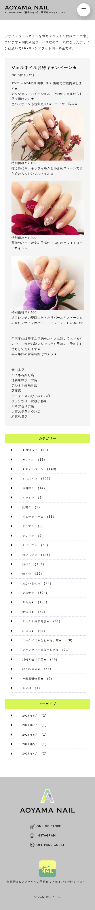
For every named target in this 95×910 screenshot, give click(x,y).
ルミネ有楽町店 (22, 375)
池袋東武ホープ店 (24, 380)
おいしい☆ (30, 554)
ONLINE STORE (48, 826)
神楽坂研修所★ (33, 678)
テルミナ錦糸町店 (24, 385)
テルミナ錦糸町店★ (36, 621)
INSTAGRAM (46, 835)
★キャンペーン (33, 469)
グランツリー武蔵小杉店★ (40, 649)
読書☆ (26, 507)
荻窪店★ (28, 631)
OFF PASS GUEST (50, 845)
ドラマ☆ (28, 526)
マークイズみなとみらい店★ (42, 640)
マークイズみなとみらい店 (30, 396)
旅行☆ (26, 564)
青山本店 (18, 370)
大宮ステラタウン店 (26, 411)
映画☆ (26, 573)
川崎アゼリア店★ (34, 659)
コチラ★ (50, 354)
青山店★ (28, 602)
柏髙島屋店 (19, 416)
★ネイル (28, 459)
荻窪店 (16, 390)
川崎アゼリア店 (22, 406)
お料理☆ (28, 488)
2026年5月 (30, 744)
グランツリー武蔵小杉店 (29, 401)
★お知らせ (30, 450)
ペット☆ (28, 497)
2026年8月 (30, 715)
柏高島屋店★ (31, 668)
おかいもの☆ (31, 583)
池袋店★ (28, 611)
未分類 (26, 688)
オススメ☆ (30, 478)
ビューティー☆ (33, 516)
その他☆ (28, 592)
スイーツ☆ (30, 545)
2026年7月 (30, 725)
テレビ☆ (28, 535)
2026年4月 (30, 753)
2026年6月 (30, 734)
